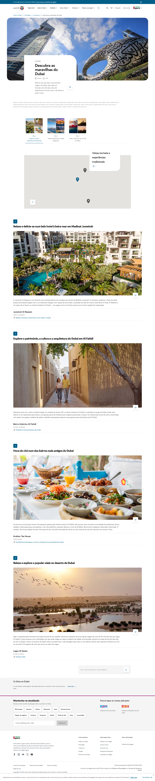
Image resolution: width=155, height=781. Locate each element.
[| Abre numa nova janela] (19, 754)
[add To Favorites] (70, 87)
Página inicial (31, 8)
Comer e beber (64, 8)
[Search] (107, 8)
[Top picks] (111, 8)
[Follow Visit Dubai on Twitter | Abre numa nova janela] (27, 754)
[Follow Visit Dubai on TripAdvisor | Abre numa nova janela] (23, 754)
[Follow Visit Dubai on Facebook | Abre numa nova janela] (14, 754)
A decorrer (75, 8)
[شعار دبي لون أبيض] (17, 738)
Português (117, 8)
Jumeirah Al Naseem (22, 312)
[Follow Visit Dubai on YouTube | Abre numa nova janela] (32, 754)
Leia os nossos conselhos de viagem (45, 2)
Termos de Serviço (134, 768)
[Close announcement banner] (141, 2)
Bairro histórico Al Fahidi (24, 424)
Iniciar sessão (126, 8)
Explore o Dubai (41, 8)
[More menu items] (98, 8)
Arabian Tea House (22, 536)
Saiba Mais (71, 686)
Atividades (52, 8)
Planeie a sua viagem (87, 8)
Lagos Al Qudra (20, 651)
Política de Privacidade (119, 768)
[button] (147, 777)
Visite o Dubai (17, 15)
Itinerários (37, 15)
